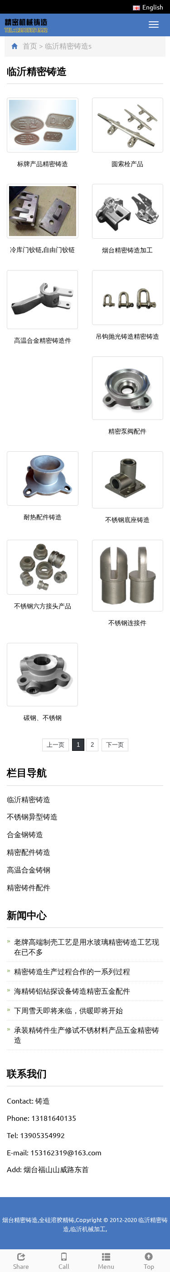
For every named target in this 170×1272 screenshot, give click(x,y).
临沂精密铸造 (66, 45)
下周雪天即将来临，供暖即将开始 (68, 1010)
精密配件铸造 (28, 851)
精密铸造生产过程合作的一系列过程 (72, 971)
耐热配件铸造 (43, 517)
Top (149, 1266)
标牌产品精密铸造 (42, 163)
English (152, 7)
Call (63, 1266)
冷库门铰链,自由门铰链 (42, 249)
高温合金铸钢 (28, 869)
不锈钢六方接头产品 (42, 605)
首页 (30, 45)
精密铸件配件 (28, 887)
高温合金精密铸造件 (42, 340)
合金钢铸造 (25, 833)
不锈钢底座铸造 (127, 519)
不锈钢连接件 (127, 622)
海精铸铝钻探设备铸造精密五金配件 (72, 990)
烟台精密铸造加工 (127, 250)
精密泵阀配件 (127, 431)
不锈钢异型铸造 (32, 816)
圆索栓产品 (127, 163)
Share (21, 1266)
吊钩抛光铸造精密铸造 (127, 336)
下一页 (115, 744)
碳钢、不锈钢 (43, 717)
